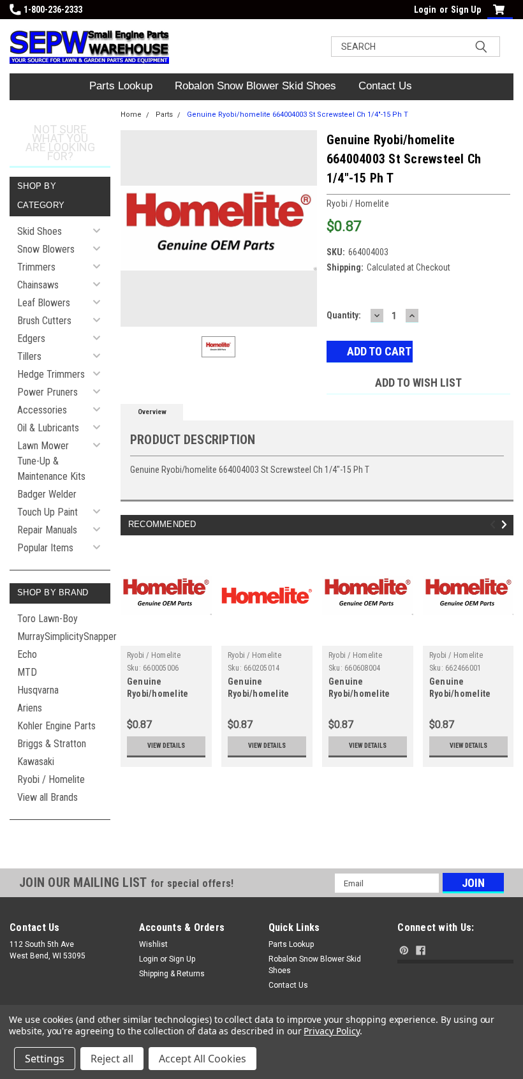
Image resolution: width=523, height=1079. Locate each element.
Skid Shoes (39, 231)
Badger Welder (47, 494)
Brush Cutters (44, 321)
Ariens (29, 708)
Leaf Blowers (43, 303)
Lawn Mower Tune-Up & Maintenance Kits (51, 461)
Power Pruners (47, 392)
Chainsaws (38, 285)
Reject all (112, 1059)
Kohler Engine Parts (56, 726)
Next (506, 524)
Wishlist (153, 944)
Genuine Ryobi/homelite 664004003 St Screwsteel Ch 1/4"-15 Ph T (297, 114)
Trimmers (36, 267)
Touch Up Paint (47, 512)
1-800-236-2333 (53, 9)
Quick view (166, 635)
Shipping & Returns (172, 973)
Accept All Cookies (202, 1059)
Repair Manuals (47, 530)
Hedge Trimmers (51, 374)
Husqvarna (38, 690)
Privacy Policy (331, 1031)
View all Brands (47, 797)
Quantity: (344, 315)
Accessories (42, 410)
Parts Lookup (120, 86)
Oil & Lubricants (48, 428)
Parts (164, 114)
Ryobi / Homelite (51, 779)
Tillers (29, 356)
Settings (44, 1059)
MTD (27, 672)
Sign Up (466, 9)
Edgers (31, 338)
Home (131, 114)
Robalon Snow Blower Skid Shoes (255, 86)
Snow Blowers (46, 249)
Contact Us (385, 86)
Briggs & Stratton (51, 744)
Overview (152, 412)
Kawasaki (35, 761)
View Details (166, 745)
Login (425, 9)
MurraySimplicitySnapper (63, 636)
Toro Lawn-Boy (47, 619)
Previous (494, 524)
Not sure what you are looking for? (60, 143)
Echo (27, 654)
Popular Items (45, 548)
